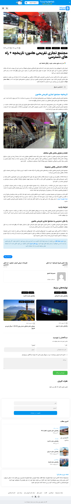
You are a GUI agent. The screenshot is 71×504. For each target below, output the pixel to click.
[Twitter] (35, 496)
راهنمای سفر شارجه (53, 462)
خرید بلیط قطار (59, 241)
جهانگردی (22, 302)
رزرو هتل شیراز (34, 244)
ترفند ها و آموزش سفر (29, 493)
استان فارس (56, 48)
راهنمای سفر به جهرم (62, 326)
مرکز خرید (41, 48)
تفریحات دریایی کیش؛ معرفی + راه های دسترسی (15, 264)
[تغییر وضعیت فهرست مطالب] (65, 87)
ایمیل (33, 345)
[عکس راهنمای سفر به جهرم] (52, 310)
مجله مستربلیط (59, 493)
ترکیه (32, 302)
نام (66, 345)
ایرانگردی (64, 292)
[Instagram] (38, 496)
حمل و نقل (55, 428)
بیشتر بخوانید (50, 279)
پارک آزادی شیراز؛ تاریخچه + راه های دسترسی (57, 264)
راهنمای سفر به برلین (52, 452)
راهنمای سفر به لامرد (29, 296)
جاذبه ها (64, 48)
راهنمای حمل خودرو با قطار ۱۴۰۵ (49, 431)
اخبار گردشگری (11, 493)
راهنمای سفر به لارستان (61, 296)
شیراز (48, 48)
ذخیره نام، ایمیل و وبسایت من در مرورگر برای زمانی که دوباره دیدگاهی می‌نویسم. (43, 355)
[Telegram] (32, 496)
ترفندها (56, 439)
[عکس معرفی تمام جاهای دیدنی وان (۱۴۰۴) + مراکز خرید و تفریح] (19, 310)
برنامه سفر (19, 493)
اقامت (45, 493)
